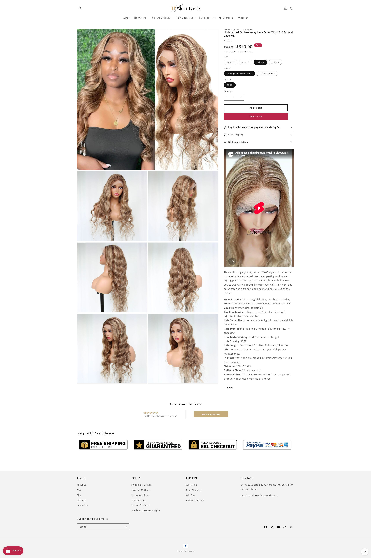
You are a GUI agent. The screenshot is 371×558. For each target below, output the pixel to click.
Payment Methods (140, 490)
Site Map (81, 500)
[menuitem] (126, 18)
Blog (79, 495)
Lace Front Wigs (240, 299)
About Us (81, 484)
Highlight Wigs (259, 299)
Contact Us (82, 505)
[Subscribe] (125, 527)
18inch (232, 63)
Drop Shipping (193, 490)
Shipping (228, 52)
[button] (80, 8)
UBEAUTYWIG (188, 551)
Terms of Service (140, 505)
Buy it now (256, 116)
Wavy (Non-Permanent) (239, 73)
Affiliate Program (195, 500)
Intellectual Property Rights (145, 510)
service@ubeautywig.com (263, 495)
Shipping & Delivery (141, 484)
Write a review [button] (211, 414)
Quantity (228, 91)
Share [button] (230, 387)
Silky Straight (267, 73)
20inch (247, 63)
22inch (260, 62)
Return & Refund (140, 495)
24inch (275, 62)
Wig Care (190, 495)
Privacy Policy (138, 500)
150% (230, 85)
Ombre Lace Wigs (279, 299)
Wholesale (191, 484)
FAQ (79, 490)
